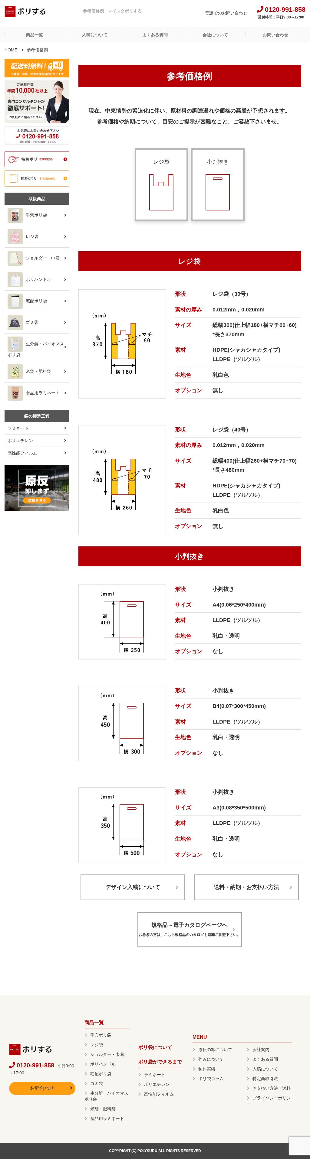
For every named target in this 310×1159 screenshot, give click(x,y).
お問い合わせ (275, 34)
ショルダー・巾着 (43, 258)
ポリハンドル (38, 279)
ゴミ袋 (32, 322)
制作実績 (206, 1068)
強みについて (211, 1059)
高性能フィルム (22, 453)
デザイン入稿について (133, 887)
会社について (215, 34)
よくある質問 (155, 34)
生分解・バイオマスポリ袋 (36, 349)
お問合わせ (42, 1088)
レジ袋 (32, 236)
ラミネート (18, 428)
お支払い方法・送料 (271, 1088)
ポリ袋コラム (211, 1078)
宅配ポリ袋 (36, 300)
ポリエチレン (20, 440)
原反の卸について (215, 1049)
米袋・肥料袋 (38, 371)
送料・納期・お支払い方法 (246, 887)
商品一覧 (34, 34)
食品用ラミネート (43, 392)
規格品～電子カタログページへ (189, 929)
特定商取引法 (265, 1078)
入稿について (94, 34)
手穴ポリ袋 (36, 215)
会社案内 (260, 1049)
